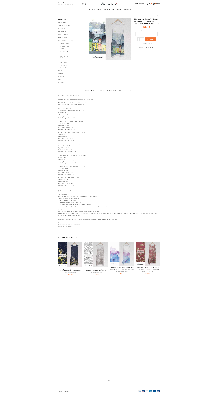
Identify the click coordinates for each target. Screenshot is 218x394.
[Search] (147, 4)
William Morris (62, 22)
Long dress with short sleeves (64, 61)
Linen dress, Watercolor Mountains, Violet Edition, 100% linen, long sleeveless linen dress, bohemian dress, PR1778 (122, 269)
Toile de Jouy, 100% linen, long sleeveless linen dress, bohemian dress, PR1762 (96, 269)
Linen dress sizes (146, 30)
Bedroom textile (62, 37)
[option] (82, 18)
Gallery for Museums (64, 25)
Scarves (60, 73)
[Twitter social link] (146, 47)
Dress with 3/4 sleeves (64, 52)
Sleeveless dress (64, 43)
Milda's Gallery (62, 82)
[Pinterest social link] (85, 3)
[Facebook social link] (80, 3)
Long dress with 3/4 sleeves (64, 66)
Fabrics (60, 79)
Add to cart (150, 39)
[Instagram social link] (82, 3)
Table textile (61, 28)
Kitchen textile (62, 31)
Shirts (60, 70)
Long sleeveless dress (64, 57)
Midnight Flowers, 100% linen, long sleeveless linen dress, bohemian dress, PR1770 (70, 270)
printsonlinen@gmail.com (65, 4)
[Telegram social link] (153, 47)
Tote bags (61, 76)
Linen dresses (62, 40)
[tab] (89, 89)
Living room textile (63, 34)
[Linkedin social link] (151, 47)
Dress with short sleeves (64, 47)
